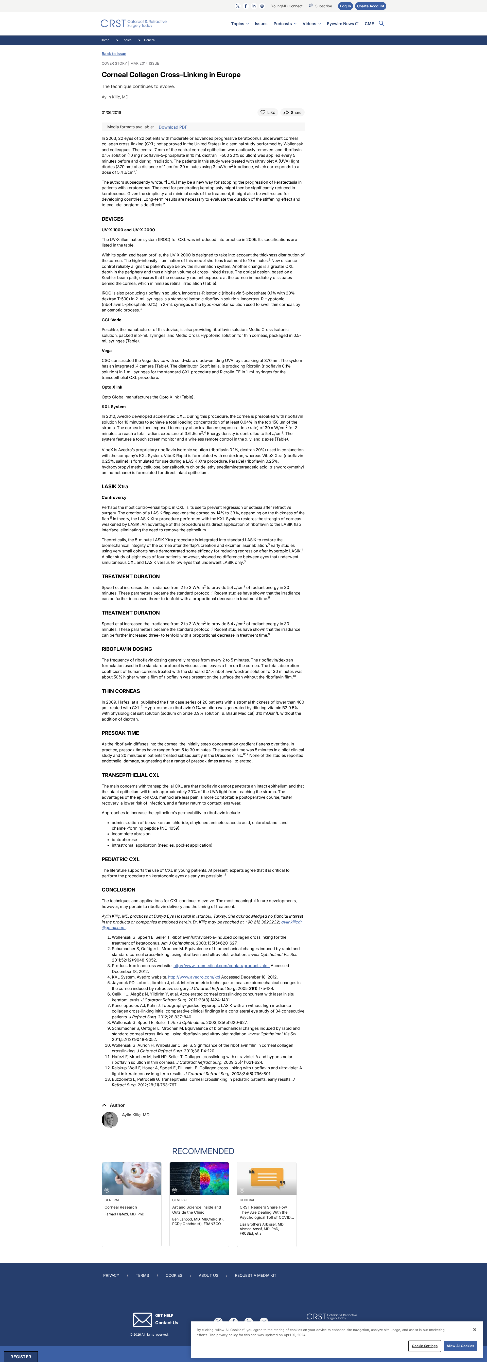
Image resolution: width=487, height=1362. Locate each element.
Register (20, 1356)
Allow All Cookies (460, 1346)
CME (369, 23)
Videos (309, 23)
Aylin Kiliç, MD (136, 1114)
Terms (142, 1275)
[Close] (474, 1329)
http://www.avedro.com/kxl (194, 977)
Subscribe (323, 6)
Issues (261, 23)
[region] (337, 1339)
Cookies (174, 1275)
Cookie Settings (425, 1346)
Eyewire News (340, 23)
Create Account (370, 6)
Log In (345, 6)
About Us (208, 1275)
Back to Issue (114, 53)
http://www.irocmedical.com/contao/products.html (221, 965)
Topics (237, 23)
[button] (113, 1105)
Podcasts (283, 23)
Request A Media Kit (255, 1275)
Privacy (111, 1275)
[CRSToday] (134, 24)
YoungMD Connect (287, 6)
